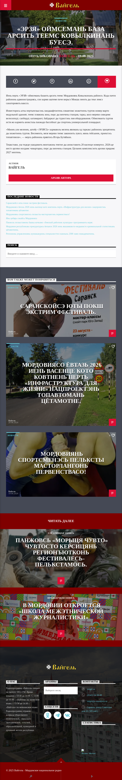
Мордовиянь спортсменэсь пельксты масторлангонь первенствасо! (38, 214)
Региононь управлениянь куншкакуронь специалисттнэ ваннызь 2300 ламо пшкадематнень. (50, 234)
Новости (61, 21)
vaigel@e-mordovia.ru (97, 701)
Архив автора (61, 178)
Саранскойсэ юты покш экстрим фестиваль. (27, 203)
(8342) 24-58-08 (94, 695)
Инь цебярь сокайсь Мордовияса (21, 218)
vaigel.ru (91, 689)
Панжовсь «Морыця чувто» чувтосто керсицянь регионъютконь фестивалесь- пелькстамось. (62, 552)
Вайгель (67, 56)
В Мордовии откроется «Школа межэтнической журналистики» (61, 611)
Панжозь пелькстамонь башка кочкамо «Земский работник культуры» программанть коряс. (49, 222)
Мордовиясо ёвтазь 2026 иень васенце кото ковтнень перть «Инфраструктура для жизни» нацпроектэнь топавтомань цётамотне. (62, 383)
